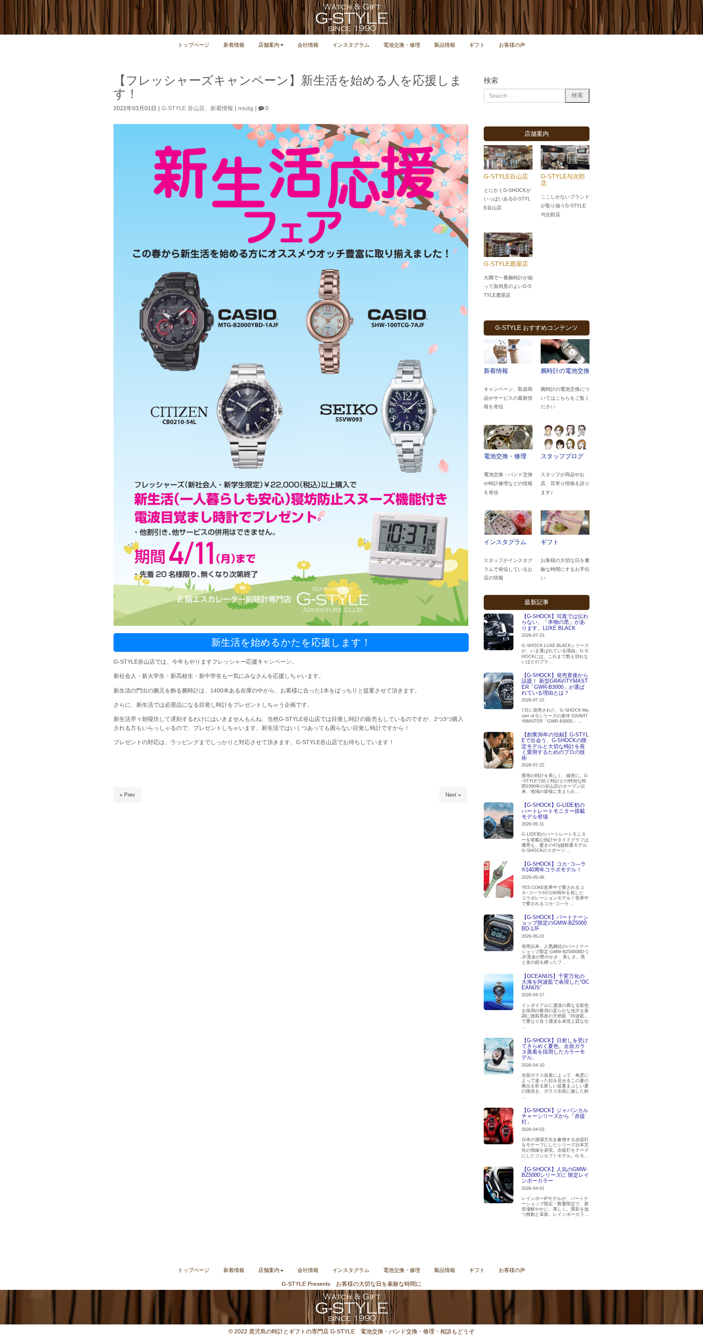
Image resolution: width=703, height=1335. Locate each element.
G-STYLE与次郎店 (563, 180)
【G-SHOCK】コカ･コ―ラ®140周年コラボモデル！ (554, 867)
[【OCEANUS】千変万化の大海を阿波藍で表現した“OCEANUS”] (498, 991)
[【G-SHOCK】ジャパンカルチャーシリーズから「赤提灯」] (498, 1126)
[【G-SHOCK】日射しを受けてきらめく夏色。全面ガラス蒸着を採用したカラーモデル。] (498, 1056)
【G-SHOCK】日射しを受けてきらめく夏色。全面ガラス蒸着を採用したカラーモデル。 (555, 1049)
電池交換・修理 (505, 456)
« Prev (127, 795)
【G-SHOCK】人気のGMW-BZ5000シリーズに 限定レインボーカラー (555, 1175)
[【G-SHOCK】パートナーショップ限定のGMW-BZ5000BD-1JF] (498, 933)
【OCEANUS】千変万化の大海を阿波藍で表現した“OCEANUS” (555, 982)
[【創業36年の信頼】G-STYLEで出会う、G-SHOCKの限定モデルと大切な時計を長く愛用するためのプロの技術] (498, 750)
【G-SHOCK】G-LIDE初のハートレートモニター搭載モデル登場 (553, 811)
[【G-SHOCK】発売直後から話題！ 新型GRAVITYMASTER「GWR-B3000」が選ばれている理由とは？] (498, 691)
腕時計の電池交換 (565, 370)
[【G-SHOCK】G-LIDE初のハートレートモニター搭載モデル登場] (498, 820)
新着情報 (221, 108)
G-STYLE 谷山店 (183, 108)
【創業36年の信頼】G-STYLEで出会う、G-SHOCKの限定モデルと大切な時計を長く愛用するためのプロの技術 (555, 746)
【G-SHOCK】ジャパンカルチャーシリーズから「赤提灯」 (555, 1116)
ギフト (550, 541)
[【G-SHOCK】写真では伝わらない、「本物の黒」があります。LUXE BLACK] (498, 632)
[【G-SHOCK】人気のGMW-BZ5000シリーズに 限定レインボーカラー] (498, 1185)
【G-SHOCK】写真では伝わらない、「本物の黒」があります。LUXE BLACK (555, 622)
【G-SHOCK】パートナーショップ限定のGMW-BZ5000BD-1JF (555, 923)
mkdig (245, 108)
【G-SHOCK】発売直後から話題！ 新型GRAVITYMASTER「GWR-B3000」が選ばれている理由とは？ (555, 684)
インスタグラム (505, 541)
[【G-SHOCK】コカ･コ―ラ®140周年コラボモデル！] (498, 879)
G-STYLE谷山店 (506, 176)
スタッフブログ (562, 456)
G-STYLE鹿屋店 (506, 263)
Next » (453, 795)
